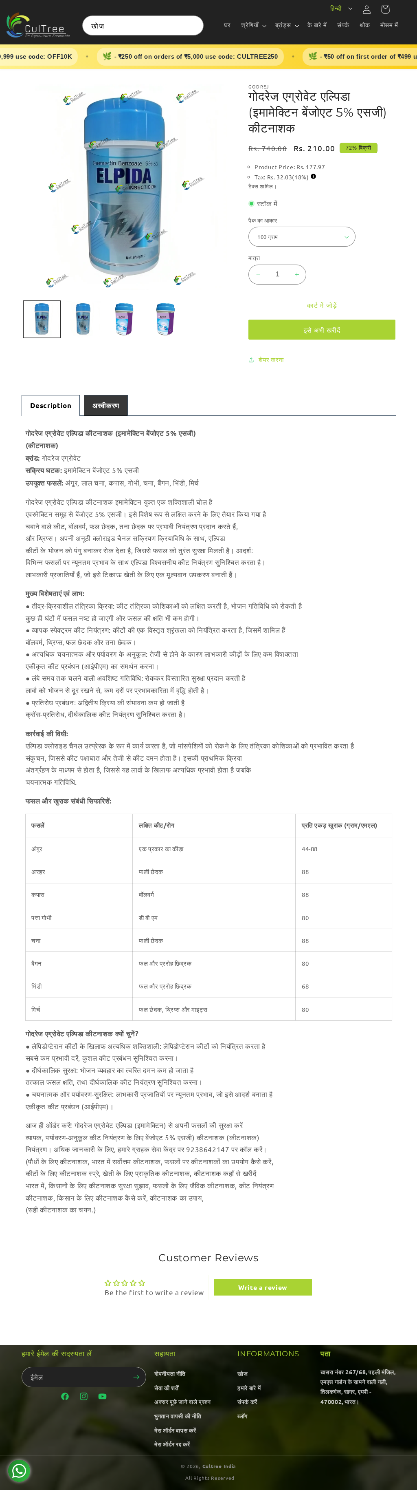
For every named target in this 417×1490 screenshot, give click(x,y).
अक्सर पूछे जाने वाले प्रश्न (182, 1401)
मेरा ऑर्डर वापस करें (175, 1430)
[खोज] (193, 25)
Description (51, 405)
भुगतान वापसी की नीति (177, 1415)
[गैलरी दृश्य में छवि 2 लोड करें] (83, 319)
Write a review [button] (263, 1287)
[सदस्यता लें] (136, 1377)
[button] (253, 26)
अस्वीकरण (105, 405)
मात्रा (254, 257)
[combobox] (143, 25)
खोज (242, 1373)
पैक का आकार (262, 220)
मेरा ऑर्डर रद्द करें (172, 1444)
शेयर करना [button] (271, 359)
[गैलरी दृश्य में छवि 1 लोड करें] (42, 319)
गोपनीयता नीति (170, 1373)
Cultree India (219, 1466)
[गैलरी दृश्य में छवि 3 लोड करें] (124, 319)
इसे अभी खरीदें (322, 330)
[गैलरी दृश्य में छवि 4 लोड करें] (165, 319)
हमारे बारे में (249, 1387)
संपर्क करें (247, 1401)
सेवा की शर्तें (166, 1387)
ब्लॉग (242, 1415)
